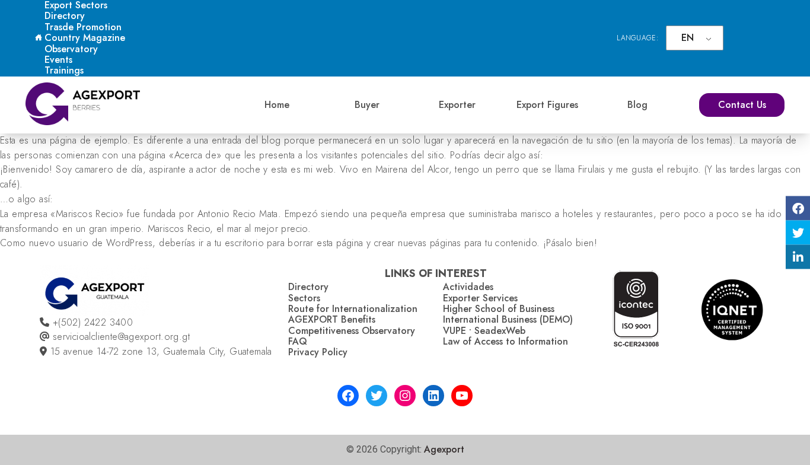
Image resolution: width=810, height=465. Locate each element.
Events (58, 59)
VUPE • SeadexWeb (484, 330)
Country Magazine (84, 37)
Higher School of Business (498, 309)
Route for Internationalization (352, 309)
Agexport (444, 449)
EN (687, 37)
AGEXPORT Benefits (331, 319)
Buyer (367, 105)
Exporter (457, 105)
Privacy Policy (317, 352)
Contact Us (742, 105)
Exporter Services (480, 298)
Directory (64, 16)
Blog (637, 105)
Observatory (71, 49)
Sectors (304, 298)
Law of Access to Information (505, 341)
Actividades (468, 287)
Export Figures (547, 105)
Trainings (64, 70)
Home (276, 105)
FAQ (297, 341)
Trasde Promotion (83, 27)
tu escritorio (239, 243)
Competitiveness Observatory (351, 330)
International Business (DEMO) (508, 319)
